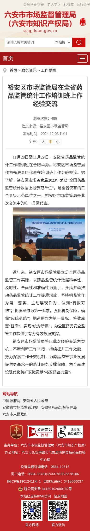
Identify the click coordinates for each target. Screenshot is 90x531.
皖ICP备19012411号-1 (24, 481)
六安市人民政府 (15, 414)
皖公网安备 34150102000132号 (48, 489)
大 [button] (43, 142)
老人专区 (54, 4)
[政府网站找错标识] (40, 431)
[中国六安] (83, 22)
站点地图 (60, 496)
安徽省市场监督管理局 (20, 407)
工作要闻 (48, 70)
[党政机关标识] (16, 431)
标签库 (69, 4)
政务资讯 (29, 70)
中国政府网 (11, 401)
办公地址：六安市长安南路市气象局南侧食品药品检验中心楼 (45, 455)
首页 (8, 58)
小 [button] (58, 142)
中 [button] (50, 142)
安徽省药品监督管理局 (59, 407)
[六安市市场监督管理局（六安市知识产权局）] (40, 22)
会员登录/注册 (33, 4)
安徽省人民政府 (35, 401)
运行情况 (83, 4)
